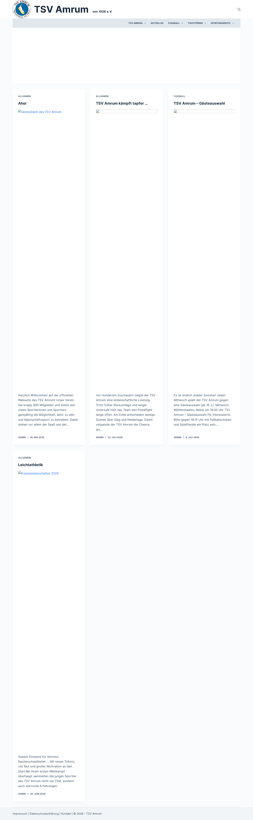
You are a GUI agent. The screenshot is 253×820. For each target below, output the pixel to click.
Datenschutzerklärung (44, 813)
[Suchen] (239, 9)
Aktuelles (157, 23)
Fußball (179, 96)
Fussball (174, 23)
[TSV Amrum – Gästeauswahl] (204, 248)
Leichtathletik (30, 465)
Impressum (20, 813)
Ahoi (22, 103)
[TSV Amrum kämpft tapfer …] (126, 248)
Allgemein (24, 96)
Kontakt (66, 813)
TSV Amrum (61, 9)
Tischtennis (195, 23)
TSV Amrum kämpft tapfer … (122, 103)
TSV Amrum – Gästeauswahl (199, 103)
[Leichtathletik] (48, 610)
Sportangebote (220, 23)
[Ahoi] (48, 248)
